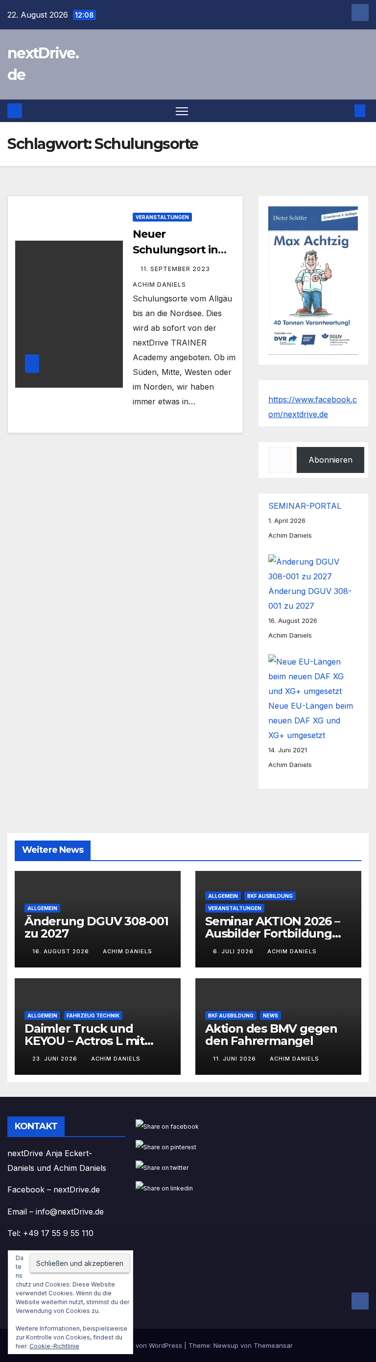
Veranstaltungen (162, 217)
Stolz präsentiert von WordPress (134, 1345)
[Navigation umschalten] (182, 111)
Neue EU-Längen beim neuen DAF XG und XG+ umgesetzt (310, 720)
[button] (344, 111)
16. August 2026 (61, 951)
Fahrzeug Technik (93, 1015)
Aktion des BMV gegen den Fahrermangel (271, 1034)
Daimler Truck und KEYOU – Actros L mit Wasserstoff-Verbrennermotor (84, 1046)
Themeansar (273, 1345)
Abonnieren (330, 460)
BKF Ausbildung (270, 896)
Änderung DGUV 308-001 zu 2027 (96, 927)
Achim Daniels (127, 951)
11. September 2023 (176, 268)
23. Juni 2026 (55, 1058)
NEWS (270, 1015)
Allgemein (42, 908)
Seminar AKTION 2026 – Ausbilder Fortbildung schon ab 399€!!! (272, 933)
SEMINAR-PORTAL (304, 506)
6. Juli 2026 (234, 951)
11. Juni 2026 (235, 1058)
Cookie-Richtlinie (54, 1346)
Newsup (225, 1345)
